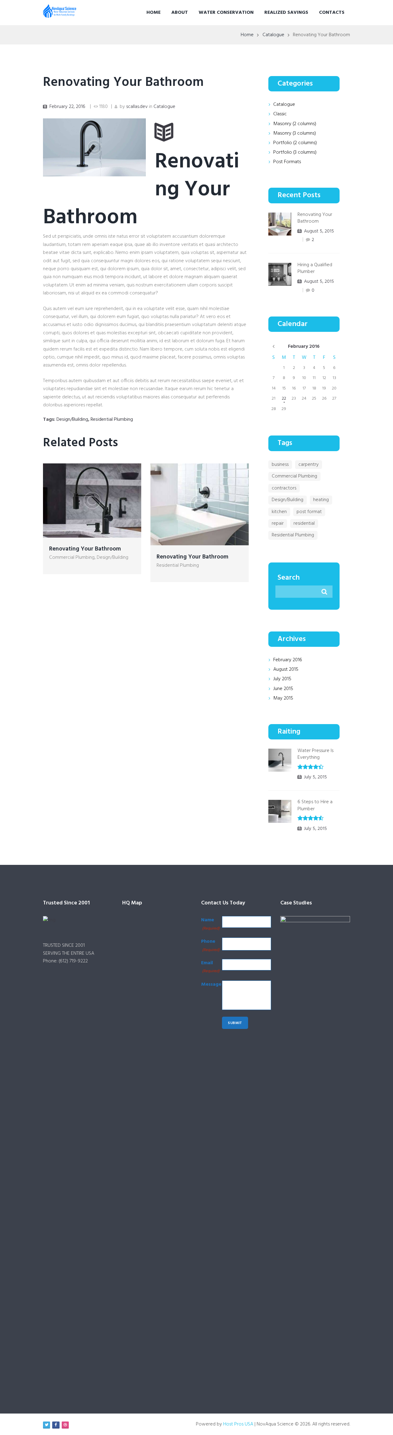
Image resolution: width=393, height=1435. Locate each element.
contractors (284, 488)
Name (210, 923)
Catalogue (273, 35)
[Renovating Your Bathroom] (94, 147)
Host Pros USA (238, 1424)
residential (304, 524)
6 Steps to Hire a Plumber (315, 805)
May (283, 698)
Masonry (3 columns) (294, 133)
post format (309, 512)
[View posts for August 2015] (273, 346)
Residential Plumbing (112, 420)
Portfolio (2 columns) (295, 143)
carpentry (308, 465)
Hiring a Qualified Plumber (315, 268)
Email (210, 966)
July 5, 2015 (315, 777)
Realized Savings (286, 13)
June (283, 689)
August (285, 669)
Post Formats (287, 162)
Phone (210, 945)
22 (284, 398)
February (304, 347)
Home (153, 13)
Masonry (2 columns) (294, 124)
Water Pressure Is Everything (315, 754)
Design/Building (72, 420)
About (179, 13)
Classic (280, 114)
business (280, 465)
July (282, 679)
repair (278, 524)
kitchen (279, 512)
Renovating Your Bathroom (123, 82)
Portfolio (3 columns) (295, 152)
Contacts (331, 13)
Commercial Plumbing (72, 558)
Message (211, 984)
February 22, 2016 (67, 107)
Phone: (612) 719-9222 (65, 961)
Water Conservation (226, 13)
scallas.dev (137, 107)
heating (321, 500)
